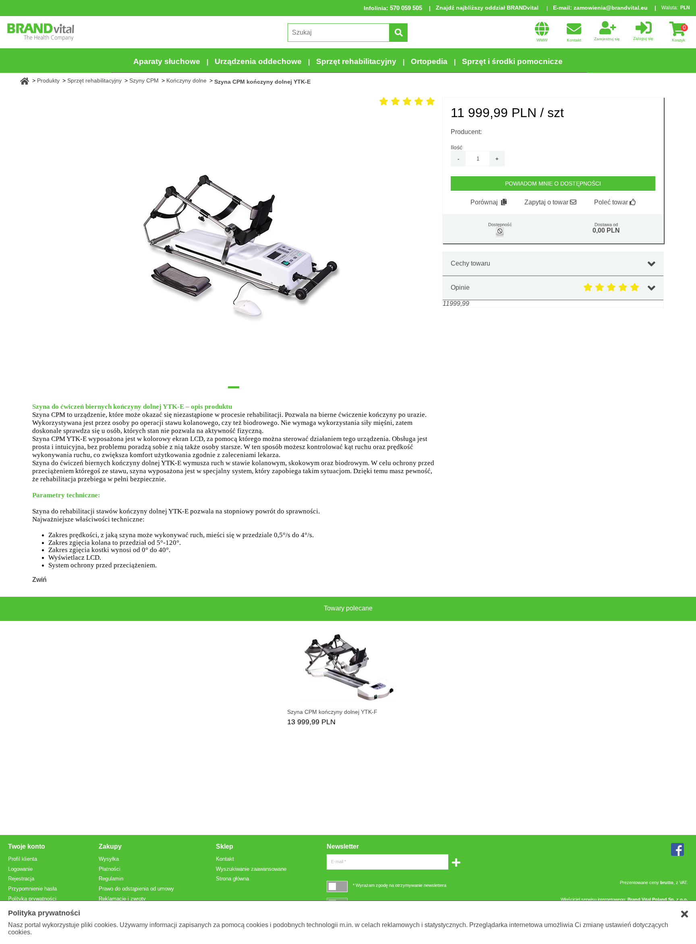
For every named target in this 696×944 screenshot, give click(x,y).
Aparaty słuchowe (166, 61)
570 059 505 (406, 7)
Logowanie (20, 869)
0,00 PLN (606, 230)
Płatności (109, 869)
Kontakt (225, 859)
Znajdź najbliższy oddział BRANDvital (487, 7)
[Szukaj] (398, 32)
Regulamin (111, 879)
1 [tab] (233, 387)
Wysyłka (109, 859)
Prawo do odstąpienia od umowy (136, 889)
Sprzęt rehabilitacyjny (356, 61)
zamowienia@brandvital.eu (611, 7)
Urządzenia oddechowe (258, 61)
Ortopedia (429, 61)
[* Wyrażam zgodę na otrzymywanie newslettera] (337, 886)
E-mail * (338, 861)
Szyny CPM (144, 80)
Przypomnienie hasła (32, 889)
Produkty (48, 80)
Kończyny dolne (186, 80)
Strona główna (232, 879)
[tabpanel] (233, 248)
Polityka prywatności (32, 899)
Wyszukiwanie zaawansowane (251, 869)
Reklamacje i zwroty (122, 899)
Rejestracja (21, 879)
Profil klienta (22, 859)
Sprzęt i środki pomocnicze (512, 61)
